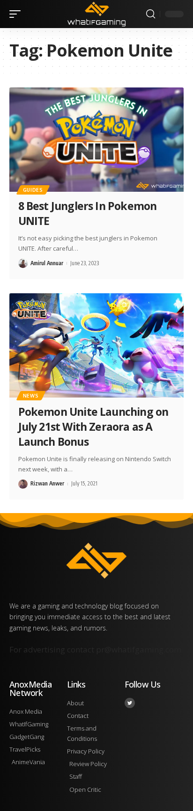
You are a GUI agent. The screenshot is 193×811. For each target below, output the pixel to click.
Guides (33, 190)
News (31, 395)
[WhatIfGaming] (97, 14)
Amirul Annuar (46, 263)
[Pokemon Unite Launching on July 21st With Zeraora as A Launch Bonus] (96, 345)
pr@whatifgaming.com (138, 649)
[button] (17, 14)
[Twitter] (130, 703)
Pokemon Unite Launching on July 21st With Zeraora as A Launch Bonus (93, 426)
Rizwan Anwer (47, 483)
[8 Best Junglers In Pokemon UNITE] (96, 139)
